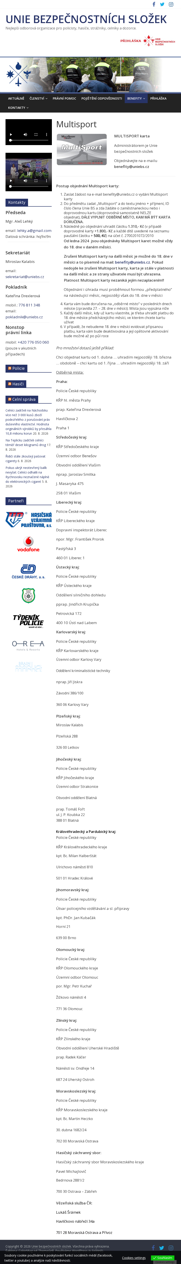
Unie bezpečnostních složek (86, 19)
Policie (18, 368)
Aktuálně (16, 98)
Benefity (134, 98)
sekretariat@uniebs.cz (25, 276)
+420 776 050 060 (33, 342)
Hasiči (18, 383)
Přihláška (158, 98)
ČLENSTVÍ (37, 98)
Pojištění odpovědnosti (101, 98)
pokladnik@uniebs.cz (24, 316)
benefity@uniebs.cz (132, 262)
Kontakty (16, 108)
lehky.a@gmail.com (34, 230)
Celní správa (24, 399)
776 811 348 (29, 305)
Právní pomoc (64, 98)
